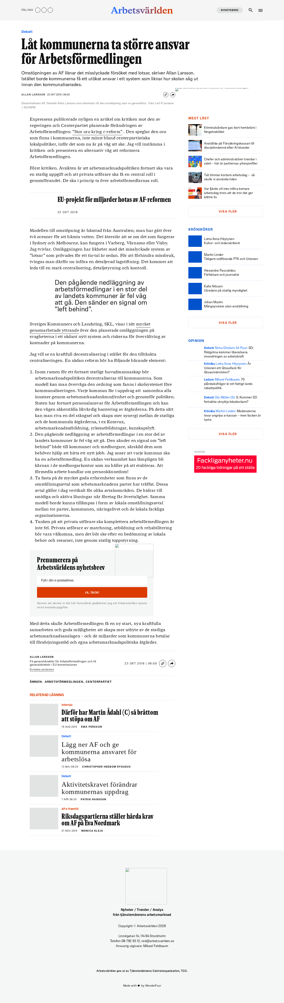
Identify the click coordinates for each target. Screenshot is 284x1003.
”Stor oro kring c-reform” (97, 132)
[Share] (172, 94)
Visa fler (228, 211)
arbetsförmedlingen (64, 682)
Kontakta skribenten (42, 669)
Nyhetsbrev (230, 10)
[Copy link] (165, 94)
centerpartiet (99, 682)
